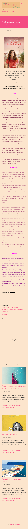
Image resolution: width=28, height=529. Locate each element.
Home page (5, 11)
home (10, 309)
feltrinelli (5, 309)
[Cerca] (21, 3)
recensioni (5, 311)
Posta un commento (15, 405)
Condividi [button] (5, 314)
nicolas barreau (17, 309)
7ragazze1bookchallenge (10, 307)
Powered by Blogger (14, 524)
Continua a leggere (8, 407)
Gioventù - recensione (9, 434)
